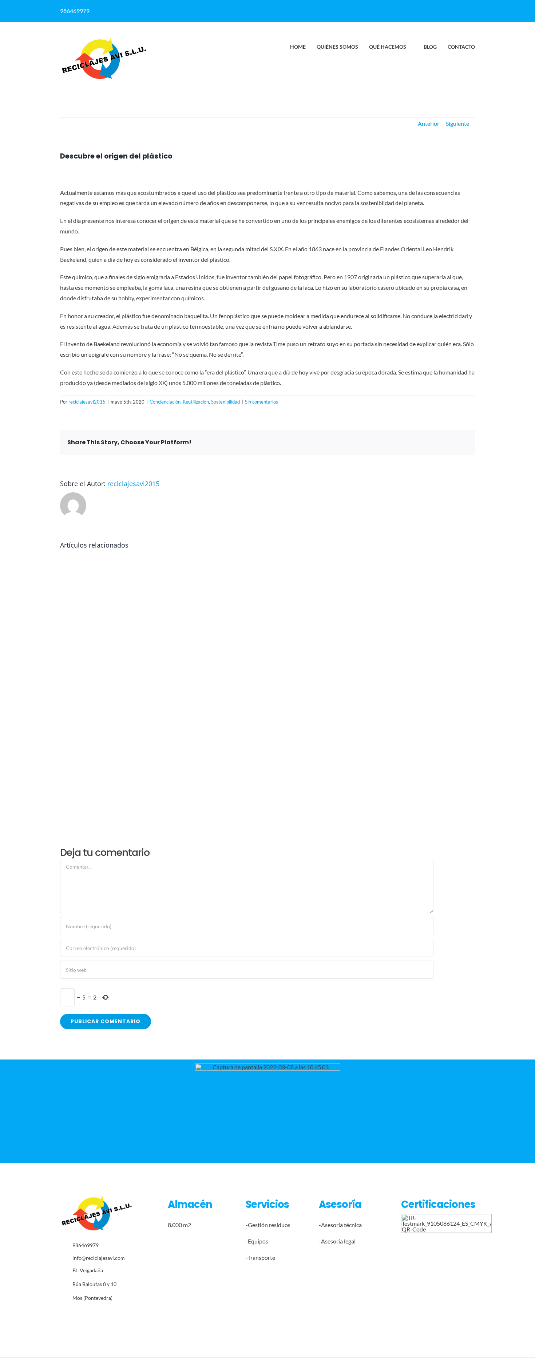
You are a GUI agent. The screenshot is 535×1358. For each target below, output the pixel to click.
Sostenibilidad (225, 402)
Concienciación (165, 402)
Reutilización (196, 402)
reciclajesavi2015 (87, 402)
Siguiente (457, 123)
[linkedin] (382, 8)
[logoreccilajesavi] (103, 39)
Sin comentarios (261, 402)
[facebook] (368, 8)
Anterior (428, 123)
